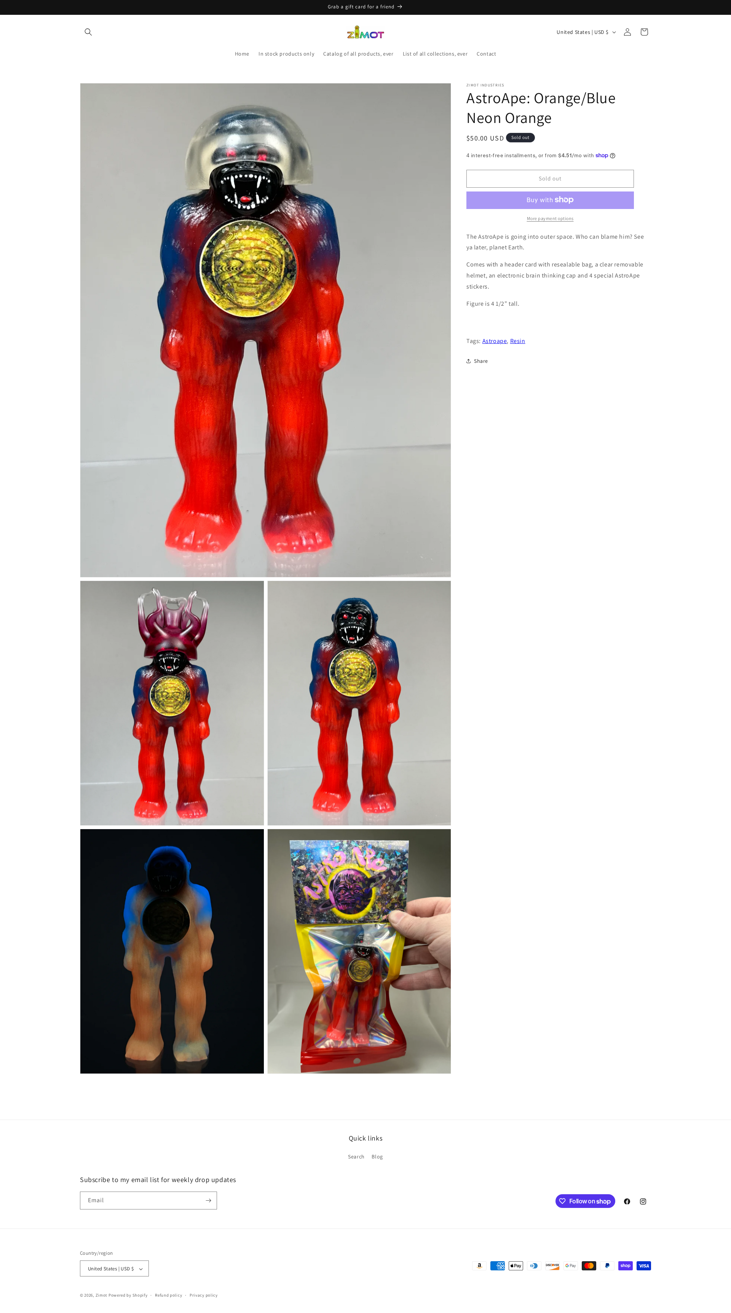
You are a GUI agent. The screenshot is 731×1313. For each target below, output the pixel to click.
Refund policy (168, 1295)
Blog (377, 1156)
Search (356, 1156)
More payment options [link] (550, 218)
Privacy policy (204, 1295)
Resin (517, 341)
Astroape (494, 341)
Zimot (102, 1295)
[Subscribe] (208, 1200)
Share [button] (481, 360)
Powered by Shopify (128, 1295)
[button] (88, 32)
